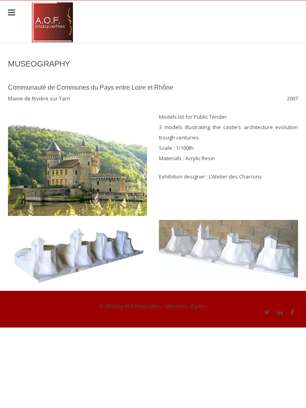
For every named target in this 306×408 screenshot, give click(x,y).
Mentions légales (186, 306)
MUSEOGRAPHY (39, 63)
